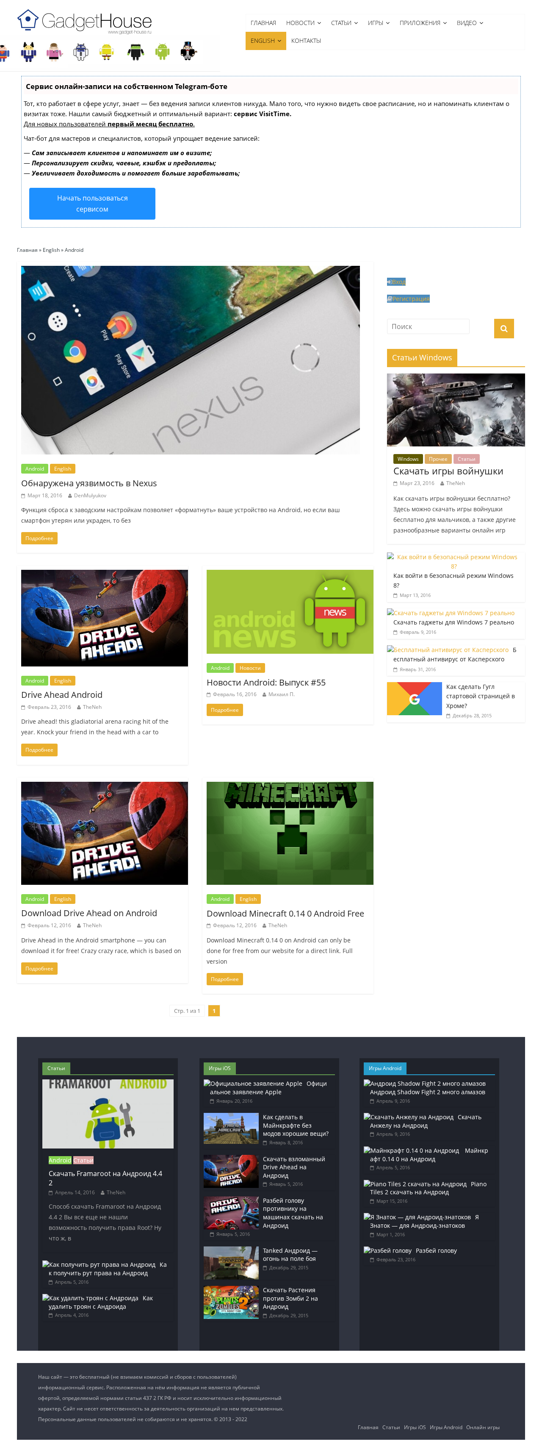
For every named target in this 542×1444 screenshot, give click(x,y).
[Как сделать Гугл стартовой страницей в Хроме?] (414, 687)
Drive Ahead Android (61, 694)
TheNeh (92, 707)
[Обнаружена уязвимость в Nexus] (190, 266)
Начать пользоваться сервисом (92, 203)
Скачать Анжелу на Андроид (425, 1121)
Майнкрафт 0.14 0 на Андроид (429, 1154)
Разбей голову (436, 1250)
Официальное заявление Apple (268, 1087)
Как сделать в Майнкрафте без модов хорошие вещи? (296, 1125)
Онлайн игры (483, 1427)
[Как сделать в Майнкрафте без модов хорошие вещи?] (231, 1117)
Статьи (341, 23)
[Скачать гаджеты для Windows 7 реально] (450, 613)
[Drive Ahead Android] (106, 570)
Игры (375, 23)
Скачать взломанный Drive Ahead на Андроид (294, 1167)
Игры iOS (415, 1427)
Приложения (420, 23)
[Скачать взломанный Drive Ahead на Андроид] (231, 1159)
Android (34, 468)
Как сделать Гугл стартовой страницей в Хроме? (480, 696)
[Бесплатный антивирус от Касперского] (448, 650)
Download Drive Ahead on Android (89, 913)
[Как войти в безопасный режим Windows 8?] (454, 557)
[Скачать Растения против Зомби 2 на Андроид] (231, 1290)
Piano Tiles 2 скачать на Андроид (428, 1188)
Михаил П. (281, 694)
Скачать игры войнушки (448, 470)
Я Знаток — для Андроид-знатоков (424, 1221)
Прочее (438, 459)
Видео (467, 23)
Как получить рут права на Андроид (108, 1268)
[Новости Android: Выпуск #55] (292, 570)
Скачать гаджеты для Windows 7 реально (453, 622)
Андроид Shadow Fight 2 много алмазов (427, 1092)
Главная (263, 23)
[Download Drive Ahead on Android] (106, 782)
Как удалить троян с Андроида (101, 1302)
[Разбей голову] (388, 1250)
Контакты (306, 40)
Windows (408, 459)
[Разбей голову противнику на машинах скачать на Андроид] (231, 1200)
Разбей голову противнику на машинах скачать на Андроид (293, 1212)
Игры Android (446, 1427)
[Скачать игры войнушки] (456, 378)
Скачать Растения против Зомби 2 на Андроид (290, 1298)
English (263, 40)
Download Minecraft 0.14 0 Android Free (285, 913)
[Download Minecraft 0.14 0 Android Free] (292, 782)
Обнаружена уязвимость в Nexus (89, 483)
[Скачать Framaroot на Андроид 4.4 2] (108, 1083)
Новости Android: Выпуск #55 (266, 682)
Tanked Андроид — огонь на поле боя (290, 1254)
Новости (300, 23)
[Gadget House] (84, 20)
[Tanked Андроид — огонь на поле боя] (231, 1250)
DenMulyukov (90, 495)
